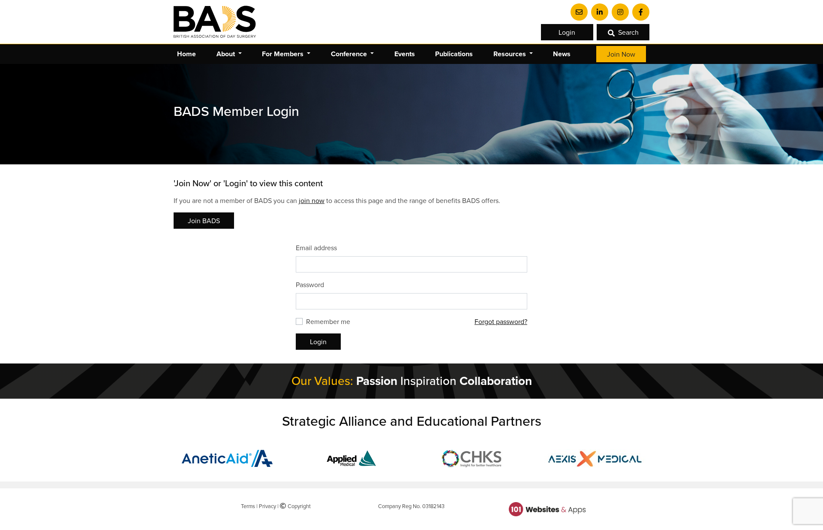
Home (186, 54)
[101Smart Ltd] (547, 508)
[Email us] (579, 12)
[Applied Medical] (350, 457)
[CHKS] (472, 457)
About (226, 54)
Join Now (621, 54)
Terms (248, 506)
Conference (350, 54)
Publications (454, 54)
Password (310, 284)
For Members (283, 54)
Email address (316, 247)
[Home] (215, 22)
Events (404, 54)
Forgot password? (501, 321)
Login (567, 32)
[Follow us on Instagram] (620, 12)
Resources (510, 54)
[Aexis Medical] (595, 457)
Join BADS (204, 220)
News (562, 54)
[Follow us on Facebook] (640, 12)
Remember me (328, 321)
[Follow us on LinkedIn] (599, 12)
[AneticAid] (228, 457)
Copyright (298, 506)
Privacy (267, 506)
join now (311, 200)
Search (628, 32)
